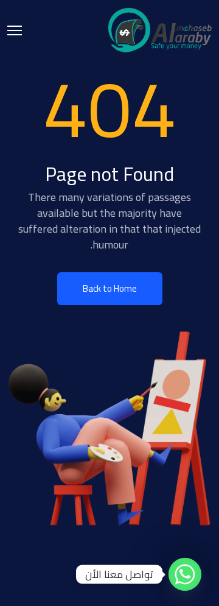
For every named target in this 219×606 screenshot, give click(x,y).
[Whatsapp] (185, 574)
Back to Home (110, 288)
